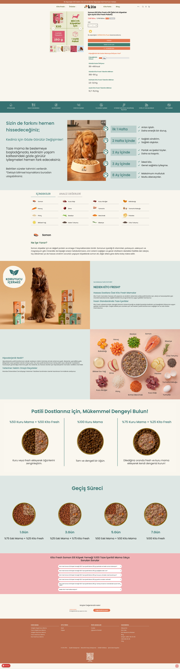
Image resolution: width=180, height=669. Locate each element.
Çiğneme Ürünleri (96, 630)
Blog (122, 634)
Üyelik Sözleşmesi (74, 648)
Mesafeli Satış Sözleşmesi (88, 648)
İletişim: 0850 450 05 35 (128, 637)
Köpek (63, 630)
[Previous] (53, 28)
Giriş (122, 641)
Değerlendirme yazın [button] (101, 610)
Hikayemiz (124, 628)
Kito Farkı (123, 630)
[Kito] (90, 6)
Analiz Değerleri (70, 195)
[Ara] (142, 6)
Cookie (93, 628)
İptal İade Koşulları (113, 648)
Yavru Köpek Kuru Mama (38, 630)
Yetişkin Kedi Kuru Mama (38, 632)
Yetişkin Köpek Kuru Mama (39, 628)
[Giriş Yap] (145, 6)
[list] (67, 28)
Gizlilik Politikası (102, 648)
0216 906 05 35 (125, 639)
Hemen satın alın (109, 44)
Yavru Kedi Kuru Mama (38, 634)
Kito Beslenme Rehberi (128, 632)
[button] (139, 6)
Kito (66, 648)
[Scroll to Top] (177, 661)
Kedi (62, 628)
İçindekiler (43, 195)
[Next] (80, 28)
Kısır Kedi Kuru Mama (37, 637)
